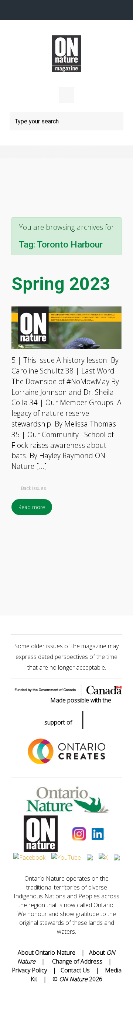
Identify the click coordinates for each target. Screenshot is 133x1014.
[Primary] (66, 95)
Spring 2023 (60, 283)
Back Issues (33, 488)
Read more (31, 507)
